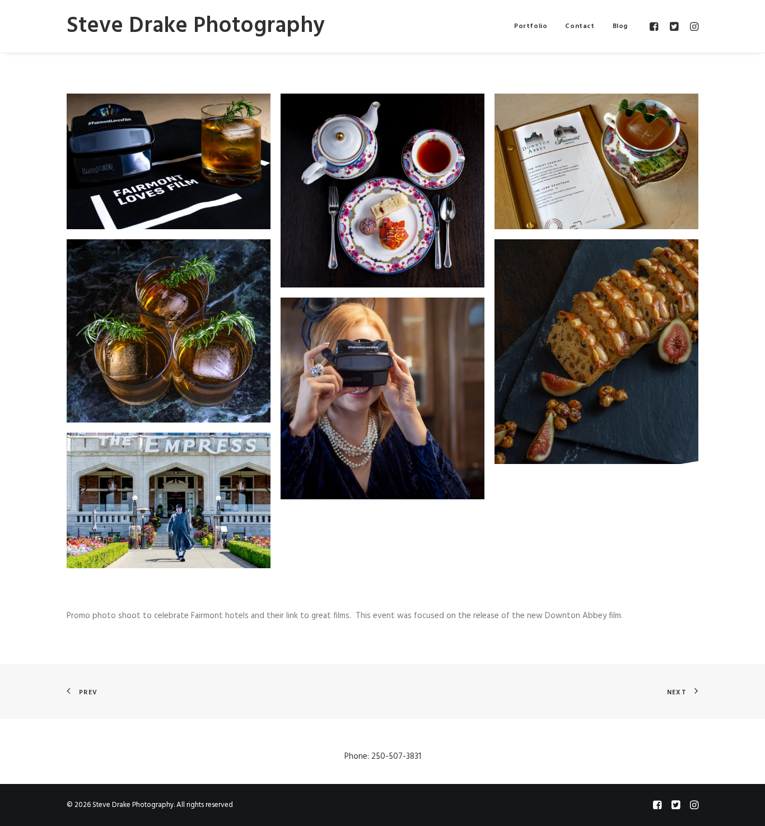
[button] (655, 26)
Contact (579, 26)
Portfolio (530, 26)
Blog (620, 26)
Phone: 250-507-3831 (382, 756)
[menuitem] (530, 26)
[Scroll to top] (744, 804)
